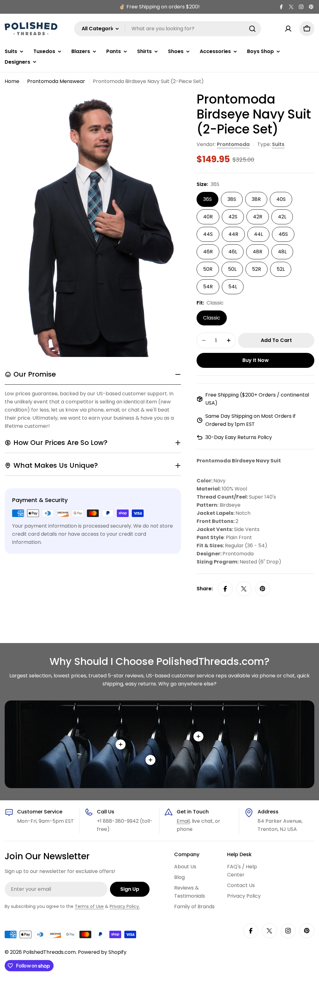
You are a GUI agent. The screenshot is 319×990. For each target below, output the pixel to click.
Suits (278, 144)
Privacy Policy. (125, 906)
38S (231, 199)
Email (183, 821)
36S (207, 199)
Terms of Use (89, 906)
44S (208, 234)
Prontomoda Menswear (56, 81)
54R (208, 286)
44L (258, 234)
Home (12, 81)
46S (283, 234)
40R (208, 216)
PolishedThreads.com (49, 952)
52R (256, 269)
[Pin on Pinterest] (262, 588)
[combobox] (167, 28)
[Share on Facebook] (225, 588)
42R (257, 216)
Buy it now (255, 360)
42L (282, 216)
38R (256, 199)
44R (233, 234)
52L (281, 269)
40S (281, 199)
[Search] (252, 28)
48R (257, 251)
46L (232, 251)
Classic (211, 317)
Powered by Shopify (102, 952)
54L (232, 286)
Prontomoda (233, 144)
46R (208, 251)
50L (232, 269)
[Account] (288, 28)
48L (282, 251)
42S (232, 216)
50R (207, 269)
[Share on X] (243, 588)
